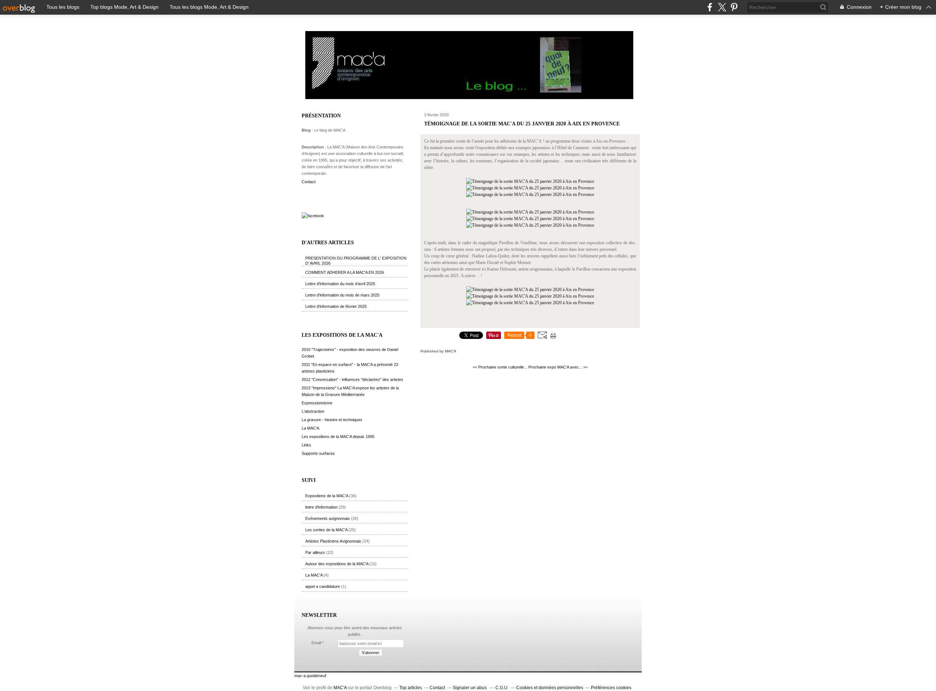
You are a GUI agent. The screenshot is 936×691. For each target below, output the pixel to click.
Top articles (410, 687)
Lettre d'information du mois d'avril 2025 (340, 284)
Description (313, 147)
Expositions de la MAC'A (326, 496)
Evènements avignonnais (327, 518)
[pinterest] (734, 7)
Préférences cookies (611, 687)
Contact (309, 182)
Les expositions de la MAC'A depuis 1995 (338, 436)
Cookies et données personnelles (549, 687)
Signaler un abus (470, 687)
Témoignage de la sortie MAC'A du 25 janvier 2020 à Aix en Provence (522, 124)
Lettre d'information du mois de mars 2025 (342, 295)
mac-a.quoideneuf (310, 675)
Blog (306, 130)
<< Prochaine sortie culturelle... (500, 367)
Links (306, 445)
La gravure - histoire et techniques (332, 420)
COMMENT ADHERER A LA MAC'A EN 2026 (344, 272)
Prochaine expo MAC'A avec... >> (558, 367)
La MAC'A (310, 428)
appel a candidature (322, 586)
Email (316, 643)
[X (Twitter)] (721, 7)
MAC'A (340, 687)
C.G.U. (502, 687)
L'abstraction (313, 411)
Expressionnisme (317, 403)
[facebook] (709, 7)
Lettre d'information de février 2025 (336, 306)
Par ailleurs (315, 552)
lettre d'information (321, 507)
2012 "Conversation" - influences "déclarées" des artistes (352, 379)
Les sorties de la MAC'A (326, 530)
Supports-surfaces (318, 453)
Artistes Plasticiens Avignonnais (333, 541)
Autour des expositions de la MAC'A (336, 564)
